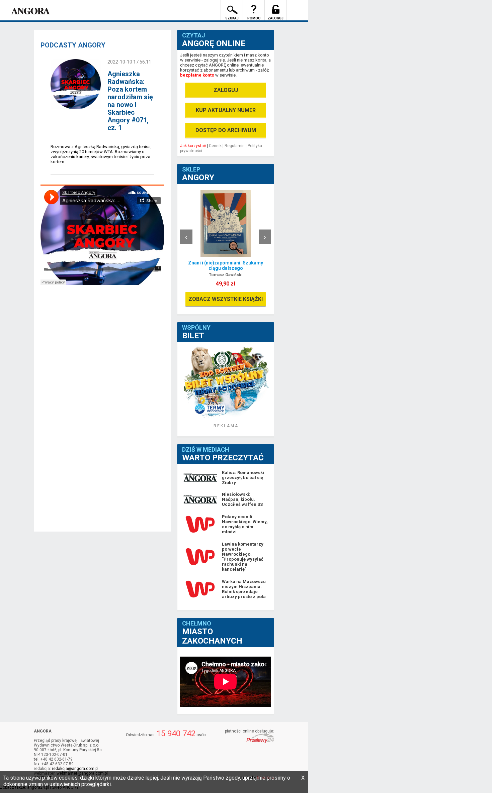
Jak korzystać (193, 145)
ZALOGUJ (226, 90)
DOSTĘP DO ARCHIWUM (225, 130)
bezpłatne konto (197, 75)
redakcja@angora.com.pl (75, 768)
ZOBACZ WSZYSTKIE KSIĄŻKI (225, 299)
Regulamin (235, 145)
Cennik (215, 145)
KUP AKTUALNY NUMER (226, 110)
